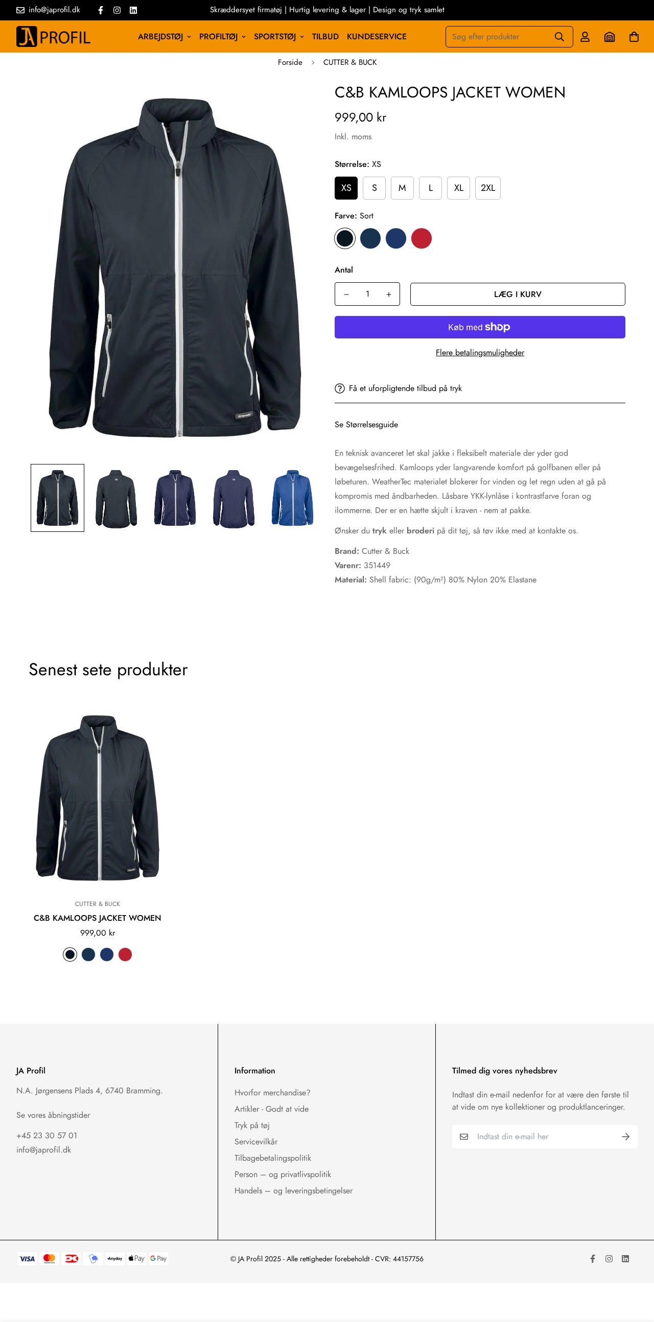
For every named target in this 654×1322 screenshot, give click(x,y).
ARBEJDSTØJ (160, 36)
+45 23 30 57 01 (46, 1135)
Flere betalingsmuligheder (480, 352)
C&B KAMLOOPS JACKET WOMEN (97, 918)
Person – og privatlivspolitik (283, 1174)
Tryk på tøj (252, 1125)
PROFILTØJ (218, 36)
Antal (344, 270)
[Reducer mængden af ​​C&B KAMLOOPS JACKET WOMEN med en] (346, 294)
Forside (290, 62)
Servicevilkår (256, 1141)
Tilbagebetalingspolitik (273, 1158)
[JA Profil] (53, 36)
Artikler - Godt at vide (272, 1109)
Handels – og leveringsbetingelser (294, 1190)
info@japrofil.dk (43, 1150)
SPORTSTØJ (275, 36)
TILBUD (325, 36)
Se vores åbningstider (53, 1115)
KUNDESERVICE (377, 36)
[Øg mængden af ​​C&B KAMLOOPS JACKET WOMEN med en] (389, 294)
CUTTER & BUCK (350, 62)
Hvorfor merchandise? (273, 1092)
